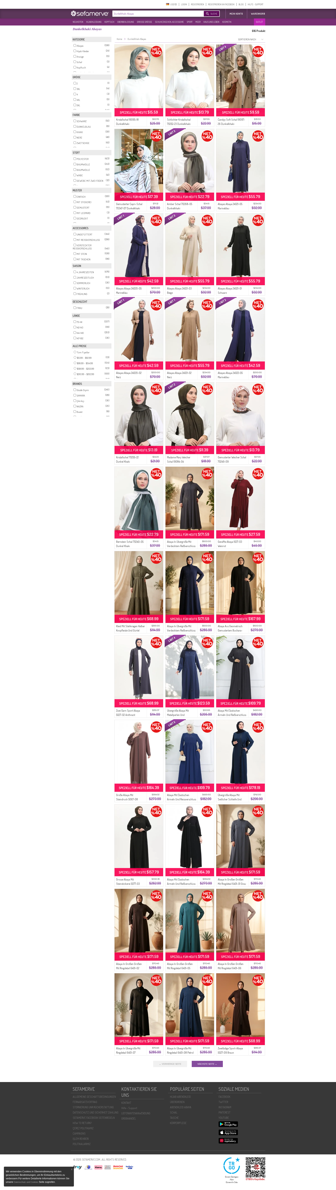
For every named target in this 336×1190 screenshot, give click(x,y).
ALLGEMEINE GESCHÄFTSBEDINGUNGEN (94, 1096)
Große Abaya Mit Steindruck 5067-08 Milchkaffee (127, 799)
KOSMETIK (226, 21)
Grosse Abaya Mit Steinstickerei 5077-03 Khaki (128, 884)
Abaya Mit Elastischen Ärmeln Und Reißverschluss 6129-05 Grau (232, 715)
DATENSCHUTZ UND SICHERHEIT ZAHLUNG (95, 1112)
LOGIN (184, 4)
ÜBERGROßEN (177, 1102)
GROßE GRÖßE (144, 21)
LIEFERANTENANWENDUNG (135, 1113)
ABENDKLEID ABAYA (180, 1107)
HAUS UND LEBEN (211, 21)
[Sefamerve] (90, 13)
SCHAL (173, 1112)
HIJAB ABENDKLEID (180, 1096)
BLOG (241, 4)
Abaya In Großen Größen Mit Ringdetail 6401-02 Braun (129, 968)
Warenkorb (258, 13)
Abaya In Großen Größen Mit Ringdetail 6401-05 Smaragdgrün (180, 968)
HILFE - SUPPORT (255, 4)
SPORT (189, 21)
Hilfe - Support (129, 1108)
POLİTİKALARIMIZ (82, 1144)
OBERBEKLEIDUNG (125, 21)
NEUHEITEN (78, 21)
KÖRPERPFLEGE (178, 1123)
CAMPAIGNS (79, 1133)
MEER (197, 21)
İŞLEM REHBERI (81, 1138)
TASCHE (174, 1117)
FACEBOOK (224, 1096)
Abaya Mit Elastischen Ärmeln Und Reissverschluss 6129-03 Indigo (181, 799)
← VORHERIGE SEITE (170, 1064)
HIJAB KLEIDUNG (94, 21)
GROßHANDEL (128, 1118)
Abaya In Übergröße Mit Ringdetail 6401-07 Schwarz (128, 1052)
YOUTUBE (224, 1117)
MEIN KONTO (236, 13)
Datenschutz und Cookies (26, 1182)
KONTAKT (126, 1102)
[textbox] (154, 14)
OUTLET (259, 21)
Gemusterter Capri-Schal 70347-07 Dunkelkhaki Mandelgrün (129, 208)
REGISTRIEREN (197, 4)
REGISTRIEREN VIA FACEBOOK (221, 4)
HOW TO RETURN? (82, 1123)
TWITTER (223, 1102)
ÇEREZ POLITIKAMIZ (83, 1128)
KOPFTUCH (109, 21)
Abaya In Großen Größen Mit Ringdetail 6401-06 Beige (230, 968)
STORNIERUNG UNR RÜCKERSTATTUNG (93, 1107)
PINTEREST (224, 1112)
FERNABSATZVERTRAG (85, 1102)
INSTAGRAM (225, 1107)
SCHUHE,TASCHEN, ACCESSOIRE (169, 21)
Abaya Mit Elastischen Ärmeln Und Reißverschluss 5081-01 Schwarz (181, 884)
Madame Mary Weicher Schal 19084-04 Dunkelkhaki (178, 461)
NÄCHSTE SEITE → (207, 1064)
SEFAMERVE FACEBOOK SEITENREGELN (94, 1117)
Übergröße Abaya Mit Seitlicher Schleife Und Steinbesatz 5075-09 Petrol (232, 799)
